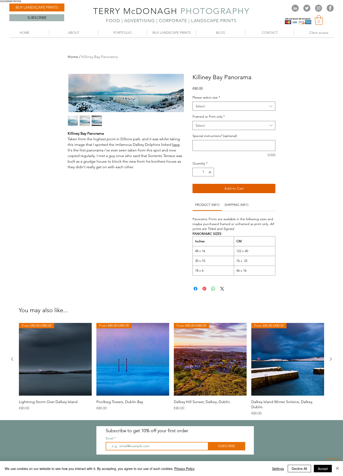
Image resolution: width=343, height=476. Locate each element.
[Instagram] (318, 8)
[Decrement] (196, 172)
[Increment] (210, 172)
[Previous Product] (12, 359)
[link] (319, 20)
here (176, 144)
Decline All (299, 468)
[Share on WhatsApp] (213, 288)
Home (73, 57)
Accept (323, 468)
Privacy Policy (184, 468)
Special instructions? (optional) (214, 136)
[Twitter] (306, 8)
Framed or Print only (208, 116)
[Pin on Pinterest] (204, 288)
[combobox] (233, 106)
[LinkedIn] (295, 8)
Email (110, 438)
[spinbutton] (203, 172)
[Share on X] (222, 288)
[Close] (337, 468)
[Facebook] (330, 8)
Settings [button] (278, 468)
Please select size (206, 97)
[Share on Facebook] (195, 288)
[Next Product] (331, 359)
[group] (171, 370)
